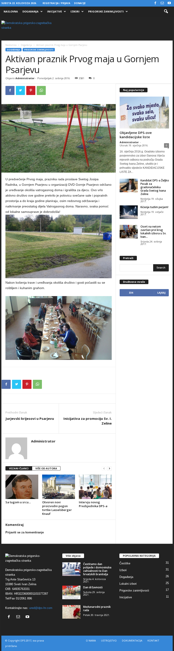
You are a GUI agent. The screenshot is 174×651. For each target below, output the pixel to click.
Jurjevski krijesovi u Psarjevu (29, 418)
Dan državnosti (93, 587)
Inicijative (54, 11)
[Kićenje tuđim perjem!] (129, 212)
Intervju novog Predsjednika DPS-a (93, 504)
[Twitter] (20, 90)
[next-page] (109, 468)
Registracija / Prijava (56, 3)
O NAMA (91, 640)
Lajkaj (161, 292)
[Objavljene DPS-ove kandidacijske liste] (144, 112)
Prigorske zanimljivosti (106, 11)
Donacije (80, 3)
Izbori (75, 11)
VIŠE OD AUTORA (46, 468)
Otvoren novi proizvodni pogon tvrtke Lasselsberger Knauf (57, 508)
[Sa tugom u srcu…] (21, 487)
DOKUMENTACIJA (132, 640)
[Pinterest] (30, 90)
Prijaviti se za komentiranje (24, 532)
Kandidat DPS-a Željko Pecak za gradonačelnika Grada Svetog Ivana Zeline (154, 187)
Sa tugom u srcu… (18, 502)
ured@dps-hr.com (40, 608)
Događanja (30, 11)
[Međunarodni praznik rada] (71, 612)
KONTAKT (153, 640)
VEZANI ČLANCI (19, 468)
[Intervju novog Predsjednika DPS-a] (95, 487)
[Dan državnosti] (71, 592)
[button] (166, 12)
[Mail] (162, 3)
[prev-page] (104, 468)
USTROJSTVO (109, 640)
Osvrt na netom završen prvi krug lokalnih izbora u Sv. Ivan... (153, 232)
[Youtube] (169, 3)
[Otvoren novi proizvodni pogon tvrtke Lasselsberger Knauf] (58, 487)
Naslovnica (11, 45)
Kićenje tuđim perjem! (154, 207)
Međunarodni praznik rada (97, 608)
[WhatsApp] (41, 90)
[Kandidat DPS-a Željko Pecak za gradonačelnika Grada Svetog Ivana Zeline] (129, 185)
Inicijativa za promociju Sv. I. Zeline (87, 420)
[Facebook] (155, 3)
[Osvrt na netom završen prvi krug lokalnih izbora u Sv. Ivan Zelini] (129, 231)
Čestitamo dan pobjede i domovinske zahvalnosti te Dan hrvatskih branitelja (97, 569)
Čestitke (124, 563)
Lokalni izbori (128, 583)
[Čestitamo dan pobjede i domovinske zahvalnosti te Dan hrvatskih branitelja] (71, 569)
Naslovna (11, 11)
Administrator (24, 78)
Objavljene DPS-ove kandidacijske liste (136, 134)
